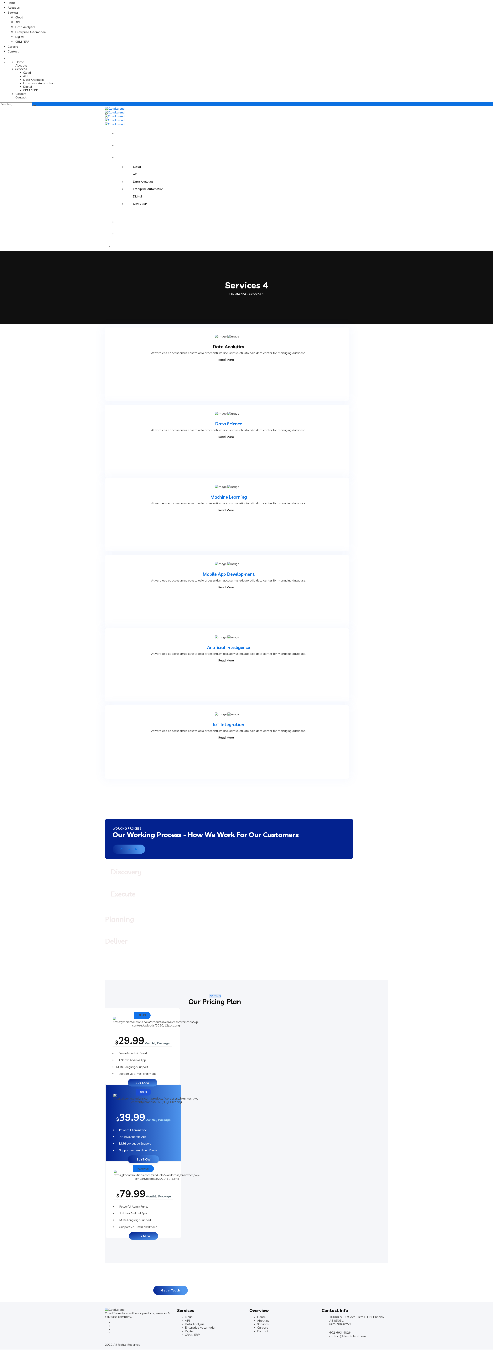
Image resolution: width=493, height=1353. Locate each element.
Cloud (19, 17)
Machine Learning (228, 497)
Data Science (228, 424)
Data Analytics (25, 27)
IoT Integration (228, 724)
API (17, 22)
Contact (13, 51)
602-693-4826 (340, 1332)
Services (13, 12)
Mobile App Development (229, 574)
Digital (19, 37)
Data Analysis (194, 1324)
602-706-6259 (340, 1324)
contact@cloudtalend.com (347, 1336)
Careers (13, 46)
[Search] (34, 105)
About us (14, 7)
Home (11, 3)
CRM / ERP (22, 41)
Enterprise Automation (30, 32)
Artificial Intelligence (228, 647)
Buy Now (142, 1083)
